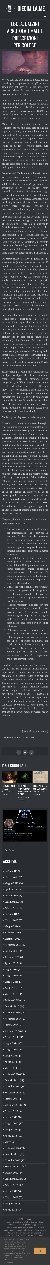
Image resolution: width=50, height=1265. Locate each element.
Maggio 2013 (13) (14, 1129)
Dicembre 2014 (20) (14, 1012)
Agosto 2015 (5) (13, 963)
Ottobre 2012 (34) (13, 1172)
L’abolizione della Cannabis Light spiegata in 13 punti (9, 790)
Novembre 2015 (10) (15, 944)
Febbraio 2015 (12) (14, 1000)
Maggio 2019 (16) (14, 883)
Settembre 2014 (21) (15, 1031)
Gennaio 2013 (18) (14, 1154)
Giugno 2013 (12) (13, 1123)
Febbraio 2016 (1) (13, 932)
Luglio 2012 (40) (13, 1191)
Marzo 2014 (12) (13, 1068)
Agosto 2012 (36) (13, 1184)
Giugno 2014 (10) (13, 1049)
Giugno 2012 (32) (13, 1197)
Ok (40, 1250)
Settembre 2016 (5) (14, 901)
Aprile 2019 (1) (12, 889)
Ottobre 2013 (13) (13, 1098)
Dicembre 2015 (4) (14, 938)
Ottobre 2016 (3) (13, 895)
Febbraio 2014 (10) (14, 1074)
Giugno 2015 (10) (13, 975)
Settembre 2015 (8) (14, 957)
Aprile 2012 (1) (12, 1209)
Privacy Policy (8, 1255)
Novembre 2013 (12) (15, 1092)
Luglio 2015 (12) (13, 969)
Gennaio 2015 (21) (14, 1006)
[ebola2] (25, 62)
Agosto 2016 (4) (13, 907)
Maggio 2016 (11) (13, 926)
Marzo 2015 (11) (13, 994)
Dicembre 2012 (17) (14, 1160)
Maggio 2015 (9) (13, 981)
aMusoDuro (16, 738)
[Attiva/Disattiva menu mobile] (45, 15)
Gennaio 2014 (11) (14, 1080)
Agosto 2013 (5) (13, 1111)
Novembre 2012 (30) (15, 1166)
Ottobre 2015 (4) (13, 951)
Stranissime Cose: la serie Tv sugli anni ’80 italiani (40, 790)
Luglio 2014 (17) (13, 1043)
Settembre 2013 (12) (15, 1104)
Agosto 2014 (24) (13, 1037)
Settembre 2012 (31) (15, 1178)
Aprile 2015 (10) (13, 988)
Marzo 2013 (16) (13, 1141)
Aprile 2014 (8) (12, 1061)
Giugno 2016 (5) (13, 920)
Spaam (6, 738)
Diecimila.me (26, 1219)
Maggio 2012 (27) (14, 1203)
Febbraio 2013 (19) (14, 1148)
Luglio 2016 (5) (12, 914)
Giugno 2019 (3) (13, 877)
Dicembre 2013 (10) (14, 1086)
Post (32, 738)
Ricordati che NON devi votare (24, 787)
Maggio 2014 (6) (13, 1055)
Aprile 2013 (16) (13, 1135)
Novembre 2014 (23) (15, 1018)
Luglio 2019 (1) (12, 870)
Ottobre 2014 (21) (13, 1024)
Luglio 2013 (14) (13, 1117)
